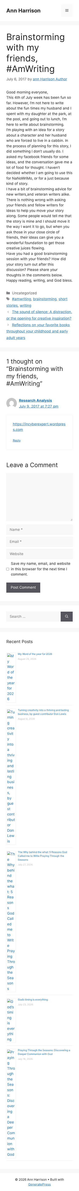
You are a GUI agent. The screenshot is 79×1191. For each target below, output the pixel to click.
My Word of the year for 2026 (35, 654)
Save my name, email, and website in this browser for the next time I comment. (40, 568)
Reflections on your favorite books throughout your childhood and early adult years (38, 331)
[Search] (67, 617)
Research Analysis (35, 400)
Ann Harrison (23, 10)
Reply (17, 440)
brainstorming (44, 299)
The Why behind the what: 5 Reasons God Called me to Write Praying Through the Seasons (42, 855)
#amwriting (21, 299)
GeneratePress (39, 1184)
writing (25, 305)
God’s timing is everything (33, 999)
